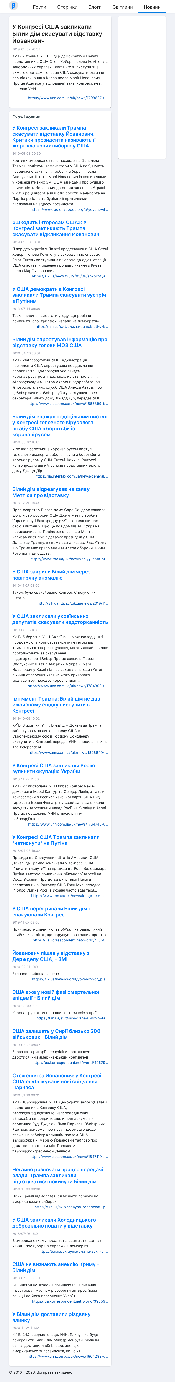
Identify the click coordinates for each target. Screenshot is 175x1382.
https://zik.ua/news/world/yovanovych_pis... (70, 979)
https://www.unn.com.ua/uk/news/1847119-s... (68, 1156)
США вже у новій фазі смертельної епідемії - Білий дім (55, 995)
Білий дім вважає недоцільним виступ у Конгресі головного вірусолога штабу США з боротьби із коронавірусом (60, 425)
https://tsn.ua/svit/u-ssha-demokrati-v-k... (72, 326)
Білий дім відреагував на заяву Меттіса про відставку (51, 492)
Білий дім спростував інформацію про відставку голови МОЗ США (59, 342)
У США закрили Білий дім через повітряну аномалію (51, 575)
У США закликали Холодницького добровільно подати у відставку (54, 1223)
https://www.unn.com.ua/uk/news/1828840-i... (68, 752)
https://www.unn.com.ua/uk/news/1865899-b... (67, 403)
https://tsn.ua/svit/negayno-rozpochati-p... (71, 1207)
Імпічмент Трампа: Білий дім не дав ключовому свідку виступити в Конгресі (56, 705)
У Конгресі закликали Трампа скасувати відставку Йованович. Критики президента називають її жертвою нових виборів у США (54, 137)
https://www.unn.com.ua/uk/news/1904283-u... (68, 1356)
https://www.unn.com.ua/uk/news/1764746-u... (68, 824)
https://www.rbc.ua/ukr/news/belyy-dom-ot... (69, 558)
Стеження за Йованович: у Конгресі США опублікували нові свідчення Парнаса (56, 1081)
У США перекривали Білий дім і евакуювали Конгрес (51, 911)
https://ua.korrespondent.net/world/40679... (70, 1062)
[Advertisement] (142, 88)
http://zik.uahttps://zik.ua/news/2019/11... (73, 603)
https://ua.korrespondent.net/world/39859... (70, 1301)
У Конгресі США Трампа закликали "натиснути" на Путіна (56, 840)
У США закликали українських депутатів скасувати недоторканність (60, 619)
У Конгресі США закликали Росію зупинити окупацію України (53, 768)
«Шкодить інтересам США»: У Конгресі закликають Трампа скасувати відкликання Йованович (55, 228)
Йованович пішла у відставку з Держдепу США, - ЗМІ (50, 956)
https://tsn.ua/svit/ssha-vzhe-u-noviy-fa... (72, 1018)
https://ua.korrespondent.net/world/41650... (70, 940)
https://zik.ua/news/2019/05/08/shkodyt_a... (70, 276)
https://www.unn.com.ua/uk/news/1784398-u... (68, 686)
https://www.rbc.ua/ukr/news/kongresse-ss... (69, 895)
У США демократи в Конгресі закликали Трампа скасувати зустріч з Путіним (59, 295)
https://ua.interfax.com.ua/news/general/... (71, 476)
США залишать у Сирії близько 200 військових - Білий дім (56, 1034)
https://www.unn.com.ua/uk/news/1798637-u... (68, 98)
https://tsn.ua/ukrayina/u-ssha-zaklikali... (73, 1251)
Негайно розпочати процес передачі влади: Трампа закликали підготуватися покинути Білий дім (57, 1175)
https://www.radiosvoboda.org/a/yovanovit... (69, 209)
